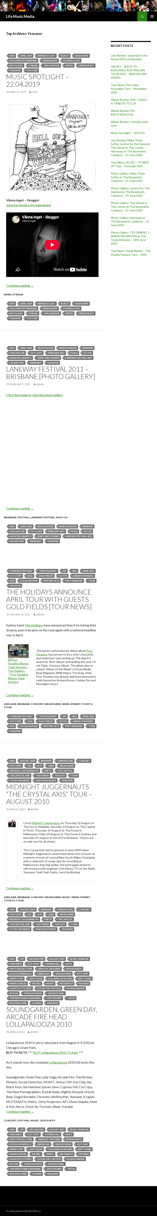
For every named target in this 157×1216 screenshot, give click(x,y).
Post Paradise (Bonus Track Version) (18, 678)
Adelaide (10, 704)
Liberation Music (83, 575)
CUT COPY (36, 353)
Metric (36, 983)
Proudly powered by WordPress (23, 1211)
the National (55, 993)
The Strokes (54, 998)
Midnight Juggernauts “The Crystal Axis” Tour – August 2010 (49, 794)
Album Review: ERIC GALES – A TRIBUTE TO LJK (130, 101)
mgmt (50, 983)
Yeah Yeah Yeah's (46, 780)
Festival (23, 517)
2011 (12, 348)
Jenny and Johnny (48, 357)
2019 (12, 55)
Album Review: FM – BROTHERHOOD (124, 112)
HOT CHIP (82, 973)
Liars (51, 765)
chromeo (16, 963)
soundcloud (71, 60)
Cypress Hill (52, 963)
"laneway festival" (21, 570)
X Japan (36, 1003)
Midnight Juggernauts (24, 770)
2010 (12, 760)
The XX (71, 998)
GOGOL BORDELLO (20, 973)
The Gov (60, 775)
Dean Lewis (81, 55)
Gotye (87, 353)
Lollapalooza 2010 (60, 978)
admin (40, 384)
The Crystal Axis (20, 775)
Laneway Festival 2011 (78, 357)
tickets (86, 704)
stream (33, 65)
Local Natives (29, 580)
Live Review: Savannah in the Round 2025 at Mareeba (129, 57)
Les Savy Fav (17, 362)
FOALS (74, 353)
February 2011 (56, 353)
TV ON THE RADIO (20, 780)
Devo (68, 963)
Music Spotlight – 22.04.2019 (37, 80)
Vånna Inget (86, 65)
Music (66, 897)
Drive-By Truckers (49, 968)
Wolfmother (18, 1003)
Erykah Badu (74, 968)
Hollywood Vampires (23, 60)
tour (91, 580)
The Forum (42, 775)
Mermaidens (50, 60)
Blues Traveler (79, 958)
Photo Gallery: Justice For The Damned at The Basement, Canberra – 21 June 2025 (130, 191)
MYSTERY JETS (51, 580)
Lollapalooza (58, 1062)
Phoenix (84, 983)
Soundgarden (75, 988)
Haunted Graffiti (20, 357)
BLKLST (65, 55)
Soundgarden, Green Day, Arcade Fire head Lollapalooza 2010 (51, 1016)
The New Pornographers (25, 998)
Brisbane (87, 348)
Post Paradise (74, 580)
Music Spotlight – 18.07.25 (128, 133)
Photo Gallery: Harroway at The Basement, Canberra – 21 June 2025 (130, 221)
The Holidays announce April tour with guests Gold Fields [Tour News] (49, 599)
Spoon (14, 993)
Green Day (43, 973)
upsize (69, 65)
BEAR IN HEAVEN (68, 348)
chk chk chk (17, 353)
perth (48, 770)
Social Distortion (49, 988)
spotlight (16, 65)
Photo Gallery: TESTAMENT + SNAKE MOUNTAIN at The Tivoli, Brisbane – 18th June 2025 (130, 238)
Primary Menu (152, 16)
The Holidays (34, 625)
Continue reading (20, 285)
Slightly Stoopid (20, 988)
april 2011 (88, 570)
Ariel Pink (26, 348)
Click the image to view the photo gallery (34, 395)
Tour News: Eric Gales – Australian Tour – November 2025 (129, 88)
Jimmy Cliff (16, 978)
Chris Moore (65, 760)
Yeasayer (15, 70)
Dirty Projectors (21, 968)
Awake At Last (46, 55)
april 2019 (26, 55)
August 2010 (27, 760)
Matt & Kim (84, 978)
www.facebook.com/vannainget (28, 205)
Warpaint (36, 362)
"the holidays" (47, 570)
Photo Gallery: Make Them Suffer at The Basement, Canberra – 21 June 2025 (128, 177)
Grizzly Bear (63, 973)
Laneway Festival (42, 517)
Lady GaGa (35, 978)
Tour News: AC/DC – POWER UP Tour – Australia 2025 (130, 164)
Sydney (75, 704)
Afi (22, 958)
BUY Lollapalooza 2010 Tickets (55, 1052)
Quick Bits (47, 1120)
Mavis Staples (18, 983)
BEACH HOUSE (45, 348)
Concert (37, 704)
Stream (17, 294)
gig (29, 765)
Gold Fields (45, 575)
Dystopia (15, 765)
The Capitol (65, 770)
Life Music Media (20, 16)
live (12, 580)
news (7, 294)
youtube (31, 70)
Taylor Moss (51, 65)
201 (64, 570)
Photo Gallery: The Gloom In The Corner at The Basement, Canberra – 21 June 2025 (130, 206)
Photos (61, 517)
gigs (30, 575)
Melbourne (53, 704)
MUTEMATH (66, 983)
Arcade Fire (36, 958)
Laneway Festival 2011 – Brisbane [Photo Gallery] (50, 372)
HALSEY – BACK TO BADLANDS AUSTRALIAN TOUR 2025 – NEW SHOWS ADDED (129, 72)
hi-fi (39, 765)
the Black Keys (33, 993)
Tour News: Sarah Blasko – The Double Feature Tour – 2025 (131, 252)
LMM (34, 91)
